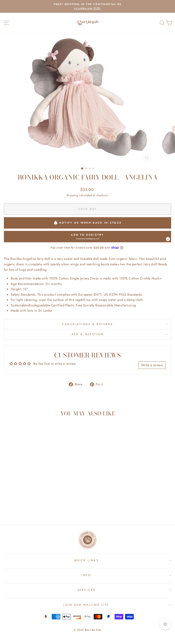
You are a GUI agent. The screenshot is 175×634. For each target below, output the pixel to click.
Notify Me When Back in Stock (90, 222)
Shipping (72, 195)
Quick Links (86, 560)
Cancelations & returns (87, 324)
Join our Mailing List (86, 605)
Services (86, 590)
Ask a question (87, 334)
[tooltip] (168, 239)
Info (86, 575)
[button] (87, 236)
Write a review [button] (152, 365)
